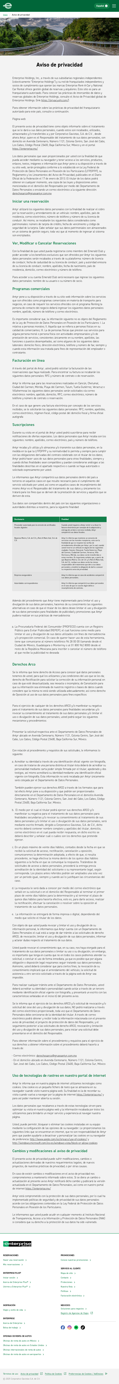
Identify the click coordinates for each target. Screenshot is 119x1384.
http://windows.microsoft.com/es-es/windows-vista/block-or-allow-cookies (54, 1143)
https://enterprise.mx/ (25, 148)
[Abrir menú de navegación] (114, 6)
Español (100, 5)
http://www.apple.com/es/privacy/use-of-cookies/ (58, 1139)
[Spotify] (76, 1327)
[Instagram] (69, 1327)
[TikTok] (83, 1327)
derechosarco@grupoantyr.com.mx (32, 193)
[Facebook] (63, 1327)
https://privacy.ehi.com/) (55, 100)
